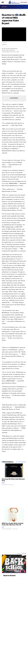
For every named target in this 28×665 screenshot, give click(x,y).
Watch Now (23, 2)
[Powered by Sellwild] (24, 553)
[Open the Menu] (2, 2)
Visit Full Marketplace (21, 461)
